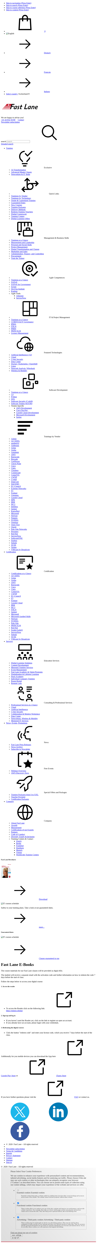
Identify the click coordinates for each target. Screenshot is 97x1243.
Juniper (14, 509)
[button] (23, 94)
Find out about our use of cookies (24, 1233)
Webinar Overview (18, 771)
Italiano (47, 91)
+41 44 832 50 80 (8, 120)
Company (10, 801)
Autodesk (15, 452)
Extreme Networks (18, 488)
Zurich (18, 841)
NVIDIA (14, 520)
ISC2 (13, 504)
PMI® (13, 329)
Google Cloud (16, 498)
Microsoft (15, 513)
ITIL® (13, 326)
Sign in (9, 1162)
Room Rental (16, 681)
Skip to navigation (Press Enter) (18, 3)
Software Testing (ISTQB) (21, 404)
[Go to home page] (20, 115)
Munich (19, 850)
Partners (14, 832)
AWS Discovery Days (20, 773)
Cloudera (14, 470)
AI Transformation (18, 170)
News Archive (17, 747)
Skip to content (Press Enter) (17, 10)
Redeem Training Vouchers (22, 212)
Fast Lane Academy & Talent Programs (27, 672)
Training (9, 148)
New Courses (16, 205)
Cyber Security (17, 359)
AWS (13, 455)
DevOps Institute (18, 289)
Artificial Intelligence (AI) (21, 355)
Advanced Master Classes (21, 172)
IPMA (13, 324)
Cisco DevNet (22, 410)
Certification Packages (20, 799)
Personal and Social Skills (21, 245)
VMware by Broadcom (20, 550)
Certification (11, 552)
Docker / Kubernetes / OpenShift (24, 364)
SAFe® (14, 282)
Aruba (13, 450)
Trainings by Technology (21, 198)
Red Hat (14, 534)
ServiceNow (21, 298)
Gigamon (15, 495)
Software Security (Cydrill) (22, 401)
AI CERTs (15, 441)
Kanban (14, 291)
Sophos (14, 541)
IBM (13, 502)
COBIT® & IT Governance (22, 322)
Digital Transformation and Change (25, 249)
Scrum (13, 287)
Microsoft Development (25, 415)
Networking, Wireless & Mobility (24, 718)
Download (43, 899)
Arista (13, 448)
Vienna (19, 852)
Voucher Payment (18, 797)
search (3, 141)
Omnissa (14, 522)
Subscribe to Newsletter (20, 749)
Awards (14, 825)
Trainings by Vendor (19, 196)
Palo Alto (15, 623)
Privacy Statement (13, 1156)
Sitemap (9, 1160)
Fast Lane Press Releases (21, 745)
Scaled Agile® (17, 630)
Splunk (14, 543)
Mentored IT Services (19, 721)
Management (16, 828)
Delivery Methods (18, 209)
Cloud (13, 357)
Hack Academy (17, 676)
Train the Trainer (17, 258)
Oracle (13, 527)
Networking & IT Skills (20, 174)
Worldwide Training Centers (27, 855)
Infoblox (14, 507)
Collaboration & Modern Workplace (25, 714)
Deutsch (47, 53)
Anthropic (15, 445)
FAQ (76, 1097)
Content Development (20, 665)
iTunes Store (61, 1076)
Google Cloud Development (27, 413)
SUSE (13, 545)
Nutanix (14, 518)
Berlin (18, 843)
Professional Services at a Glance (24, 705)
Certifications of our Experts (22, 830)
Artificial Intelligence (19, 709)
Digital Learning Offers (20, 219)
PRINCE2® (16, 331)
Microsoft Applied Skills (21, 616)
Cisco (13, 466)
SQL (13, 399)
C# (12, 394)
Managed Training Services (22, 667)
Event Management (19, 670)
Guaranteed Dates (18, 203)
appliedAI (15, 443)
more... (41, 927)
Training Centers (17, 216)
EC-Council (16, 486)
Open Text (15, 525)
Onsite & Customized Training (23, 200)
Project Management (19, 247)
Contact (21, 120)
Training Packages (18, 207)
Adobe (14, 439)
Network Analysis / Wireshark (23, 368)
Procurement (16, 256)
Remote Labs (16, 683)
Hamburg (20, 848)
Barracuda (15, 457)
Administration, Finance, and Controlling (27, 254)
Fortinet (14, 493)
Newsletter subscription (10, 122)
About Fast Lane (18, 823)
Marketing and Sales (19, 251)
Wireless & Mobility (19, 371)
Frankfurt (20, 846)
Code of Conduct (18, 834)
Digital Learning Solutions (21, 663)
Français (47, 72)
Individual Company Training (23, 679)
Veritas (14, 547)
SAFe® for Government (21, 284)
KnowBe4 (15, 511)
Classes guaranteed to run (49, 958)
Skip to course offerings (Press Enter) (21, 8)
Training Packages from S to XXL (25, 795)
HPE (13, 500)
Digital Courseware (19, 214)
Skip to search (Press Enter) (17, 5)
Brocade (14, 459)
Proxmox (14, 531)
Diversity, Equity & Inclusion (22, 837)
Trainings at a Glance (19, 240)
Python (14, 397)
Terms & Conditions (14, 1151)
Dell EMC (15, 484)
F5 (12, 491)
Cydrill (14, 479)
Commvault (15, 473)
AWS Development (24, 408)
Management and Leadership (22, 242)
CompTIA (15, 475)
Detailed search (7, 144)
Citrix (13, 468)
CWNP (14, 477)
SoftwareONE (17, 538)
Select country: (12, 94)
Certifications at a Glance (21, 573)
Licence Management (19, 333)
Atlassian (19, 296)
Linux (13, 366)
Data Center (16, 362)
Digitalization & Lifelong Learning (25, 674)
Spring (18, 417)
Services (9, 641)
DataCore (15, 482)
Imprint (9, 1153)
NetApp (14, 516)
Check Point (16, 464)
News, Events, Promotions (16, 723)
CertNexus (15, 461)
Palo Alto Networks (19, 529)
